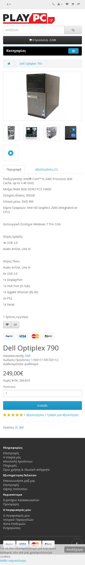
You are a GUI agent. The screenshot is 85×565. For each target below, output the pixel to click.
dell (21, 427)
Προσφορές (11, 504)
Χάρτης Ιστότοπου (15, 489)
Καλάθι (42, 405)
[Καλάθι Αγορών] (72, 4)
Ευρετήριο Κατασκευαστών (21, 500)
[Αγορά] (78, 4)
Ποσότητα (9, 387)
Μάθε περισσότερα (13, 561)
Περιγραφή (13, 169)
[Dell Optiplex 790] (42, 96)
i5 (16, 427)
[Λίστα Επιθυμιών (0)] (67, 4)
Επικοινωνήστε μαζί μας (19, 481)
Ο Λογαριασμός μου (16, 515)
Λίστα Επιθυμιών (14, 524)
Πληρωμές (10, 465)
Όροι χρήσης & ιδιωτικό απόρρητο (26, 470)
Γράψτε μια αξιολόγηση (62, 415)
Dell (27, 356)
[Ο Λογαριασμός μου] (60, 4)
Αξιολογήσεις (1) (46, 169)
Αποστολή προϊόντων (18, 461)
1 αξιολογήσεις (34, 415)
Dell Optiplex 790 (30, 63)
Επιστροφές (11, 453)
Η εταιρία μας (12, 457)
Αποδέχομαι (74, 549)
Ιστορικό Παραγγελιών (18, 520)
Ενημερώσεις (11, 528)
